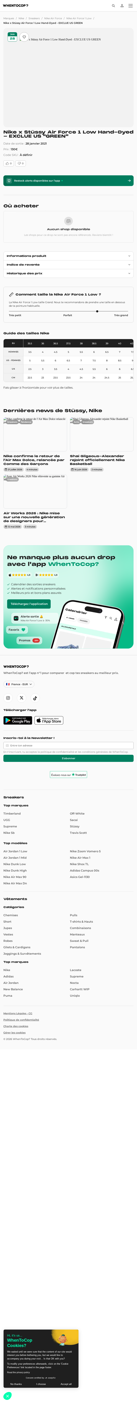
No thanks (16, 1384)
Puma (7, 995)
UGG (6, 820)
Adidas (8, 976)
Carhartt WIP (80, 989)
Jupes (7, 928)
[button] (7, 1396)
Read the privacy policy (18, 1372)
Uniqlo (75, 995)
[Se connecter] (122, 5)
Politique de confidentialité (21, 1019)
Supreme (10, 826)
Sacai (74, 820)
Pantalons (77, 947)
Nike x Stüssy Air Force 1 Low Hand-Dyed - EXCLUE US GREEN (43, 23)
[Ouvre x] (21, 698)
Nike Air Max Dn (15, 883)
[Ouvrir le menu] (130, 5)
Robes (7, 941)
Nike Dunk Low (14, 864)
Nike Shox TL (79, 864)
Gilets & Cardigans (16, 947)
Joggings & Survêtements (22, 953)
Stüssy (74, 826)
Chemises (10, 915)
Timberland (12, 813)
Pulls (73, 915)
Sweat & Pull (79, 941)
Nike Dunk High (15, 870)
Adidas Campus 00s (84, 870)
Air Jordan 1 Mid (15, 857)
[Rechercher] (113, 5)
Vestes (8, 934)
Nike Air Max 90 (14, 877)
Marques (8, 18)
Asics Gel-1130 (80, 877)
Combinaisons (80, 928)
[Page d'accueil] (15, 6)
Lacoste (75, 970)
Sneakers (34, 18)
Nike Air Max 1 (80, 857)
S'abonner (68, 758)
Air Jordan (11, 983)
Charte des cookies (15, 1026)
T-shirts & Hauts (81, 921)
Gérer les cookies (14, 1032)
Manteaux (77, 934)
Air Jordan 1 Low (15, 851)
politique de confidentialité (57, 752)
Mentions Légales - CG (17, 1013)
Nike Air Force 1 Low (79, 18)
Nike (21, 18)
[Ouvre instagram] (8, 698)
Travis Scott (78, 833)
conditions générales (95, 752)
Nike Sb (9, 833)
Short (7, 921)
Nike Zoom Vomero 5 (85, 851)
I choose (41, 1384)
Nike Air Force (53, 18)
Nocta (74, 983)
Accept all (66, 1384)
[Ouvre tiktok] (35, 698)
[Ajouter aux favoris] (24, 37)
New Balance (13, 989)
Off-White (77, 813)
